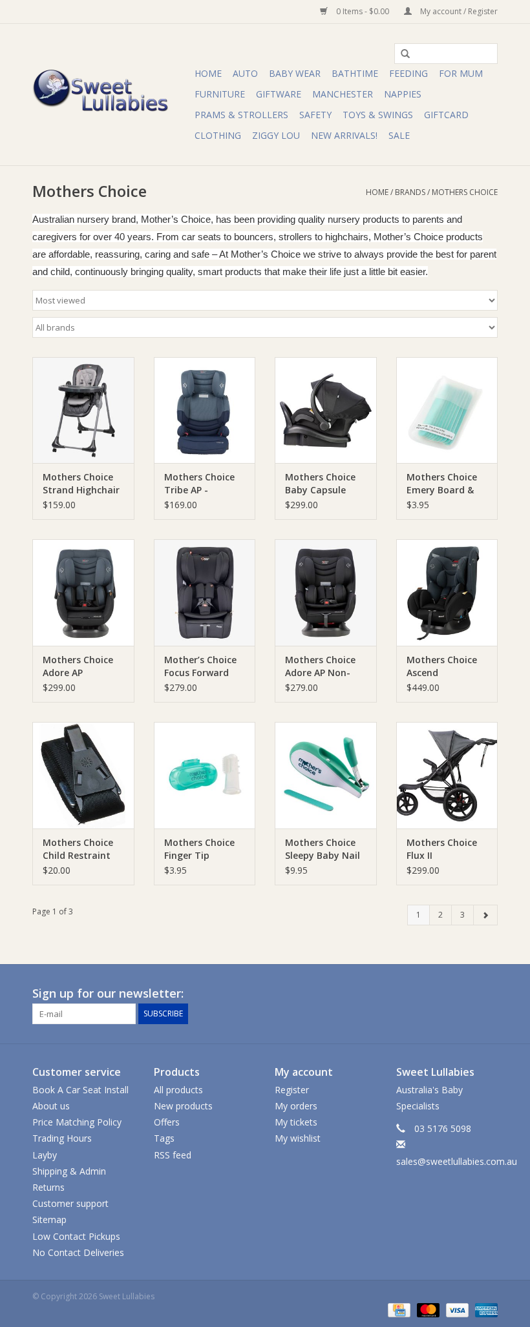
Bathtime (355, 73)
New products (183, 1106)
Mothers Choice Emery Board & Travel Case (442, 484)
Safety (315, 114)
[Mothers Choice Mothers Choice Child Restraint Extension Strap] (83, 775)
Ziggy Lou (276, 135)
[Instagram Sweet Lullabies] (487, 993)
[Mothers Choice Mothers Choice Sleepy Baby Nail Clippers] (326, 775)
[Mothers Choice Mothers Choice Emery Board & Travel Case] (447, 410)
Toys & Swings (378, 114)
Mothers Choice (465, 192)
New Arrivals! (344, 135)
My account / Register (458, 11)
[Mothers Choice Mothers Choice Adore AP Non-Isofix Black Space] (326, 592)
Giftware (278, 94)
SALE (399, 135)
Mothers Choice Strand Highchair (81, 483)
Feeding (408, 73)
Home (208, 73)
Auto (245, 73)
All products (178, 1090)
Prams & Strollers (241, 114)
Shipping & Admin (69, 1171)
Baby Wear (295, 73)
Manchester (342, 94)
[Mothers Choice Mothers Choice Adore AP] (83, 592)
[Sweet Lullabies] (111, 94)
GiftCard (446, 114)
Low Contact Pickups (76, 1236)
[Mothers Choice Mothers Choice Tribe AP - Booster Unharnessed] (205, 410)
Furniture (220, 94)
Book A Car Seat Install (80, 1090)
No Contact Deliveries (78, 1252)
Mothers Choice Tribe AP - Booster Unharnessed (199, 484)
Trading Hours (62, 1138)
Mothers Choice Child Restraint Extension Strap (79, 849)
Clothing (218, 135)
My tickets (296, 1122)
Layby (44, 1155)
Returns (48, 1187)
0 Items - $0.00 (362, 11)
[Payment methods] (397, 1309)
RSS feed (172, 1155)
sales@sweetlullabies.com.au (456, 1161)
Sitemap (49, 1219)
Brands (410, 192)
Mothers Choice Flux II (442, 848)
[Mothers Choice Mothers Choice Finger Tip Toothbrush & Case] (205, 775)
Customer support (70, 1203)
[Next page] (485, 915)
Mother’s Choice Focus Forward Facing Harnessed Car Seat (203, 666)
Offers (167, 1122)
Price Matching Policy (77, 1122)
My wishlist (298, 1138)
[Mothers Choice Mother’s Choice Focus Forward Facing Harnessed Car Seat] (205, 592)
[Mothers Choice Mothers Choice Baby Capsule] (326, 410)
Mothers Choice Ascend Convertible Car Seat (442, 666)
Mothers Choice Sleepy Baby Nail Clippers (322, 849)
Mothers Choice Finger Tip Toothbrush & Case (199, 849)
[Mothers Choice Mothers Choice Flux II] (447, 775)
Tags (164, 1138)
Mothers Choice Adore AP (78, 666)
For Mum (461, 73)
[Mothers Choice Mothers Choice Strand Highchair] (83, 410)
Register (292, 1090)
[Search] (400, 54)
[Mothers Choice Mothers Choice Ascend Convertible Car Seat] (447, 592)
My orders (296, 1106)
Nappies (402, 94)
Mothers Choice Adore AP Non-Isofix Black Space (325, 666)
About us (51, 1106)
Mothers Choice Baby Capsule (320, 483)
